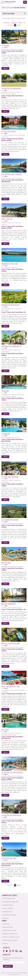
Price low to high (6, 22)
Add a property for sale (9, 930)
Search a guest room (9, 898)
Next (18, 25)
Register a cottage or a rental (11, 937)
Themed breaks (7, 911)
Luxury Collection (8, 908)
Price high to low (14, 22)
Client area (6, 924)
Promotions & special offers (11, 901)
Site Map (5, 943)
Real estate (6, 918)
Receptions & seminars (9, 915)
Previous (10, 25)
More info (5, 68)
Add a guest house (8, 927)
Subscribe (8, 966)
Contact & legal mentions (10, 940)
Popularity (20, 22)
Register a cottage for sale (10, 933)
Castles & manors (8, 905)
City (24, 22)
